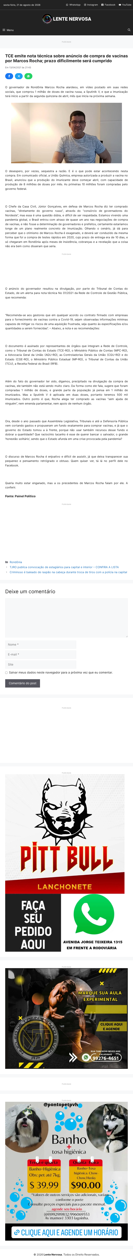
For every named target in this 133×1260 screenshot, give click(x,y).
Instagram (92, 4)
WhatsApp (75, 4)
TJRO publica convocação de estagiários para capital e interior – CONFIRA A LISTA (64, 567)
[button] (129, 30)
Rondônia (16, 562)
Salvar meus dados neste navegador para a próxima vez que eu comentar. (61, 672)
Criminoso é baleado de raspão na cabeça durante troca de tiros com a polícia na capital (68, 572)
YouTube (126, 4)
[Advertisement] (66, 264)
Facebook (110, 4)
